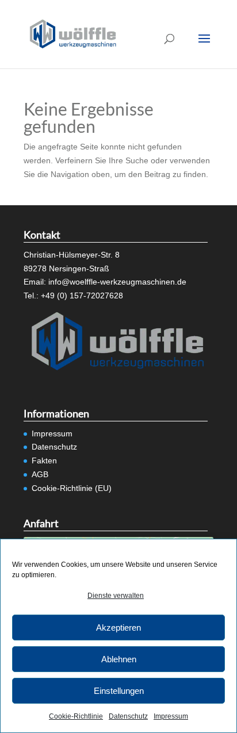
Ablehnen (118, 659)
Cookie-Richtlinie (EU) (72, 488)
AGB (40, 474)
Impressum (171, 716)
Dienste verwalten (115, 596)
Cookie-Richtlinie (76, 716)
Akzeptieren (118, 627)
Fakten (44, 460)
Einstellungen (119, 691)
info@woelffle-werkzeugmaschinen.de (117, 281)
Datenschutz (128, 716)
